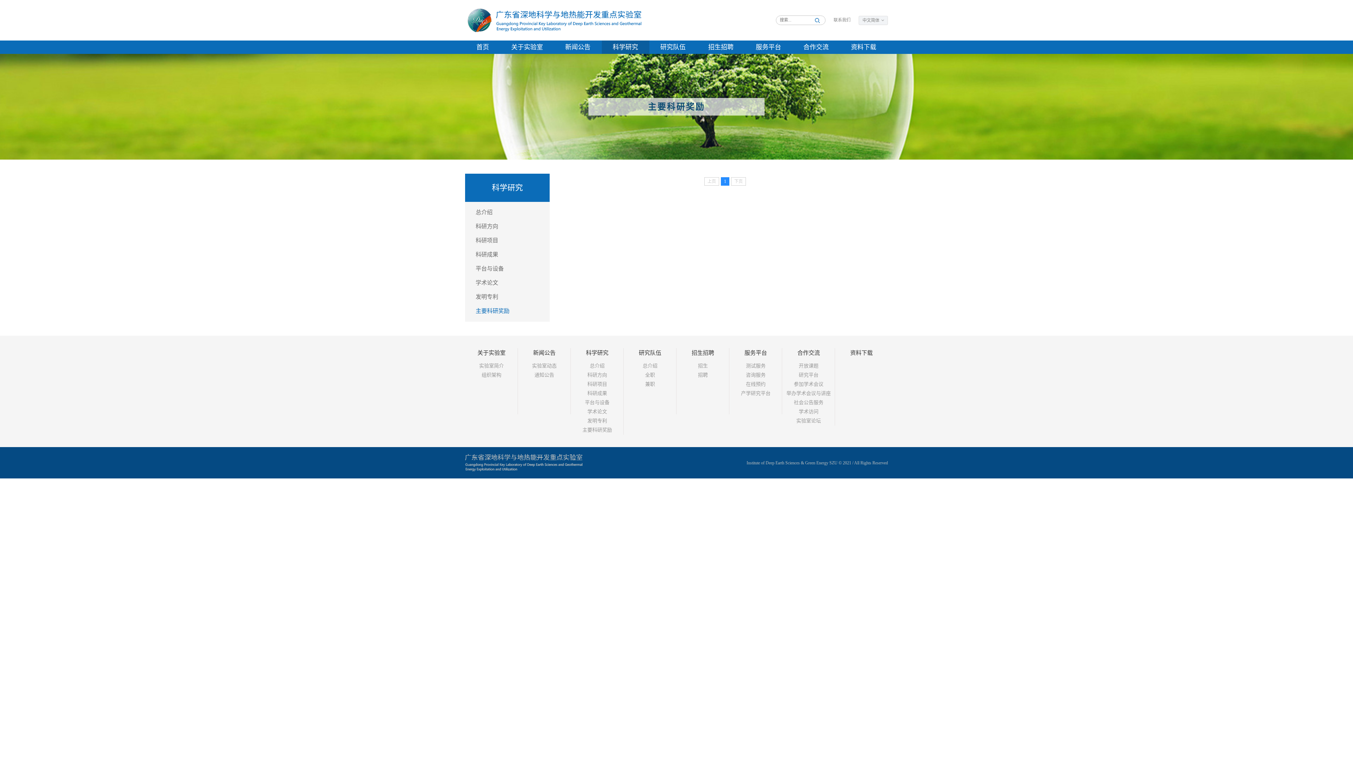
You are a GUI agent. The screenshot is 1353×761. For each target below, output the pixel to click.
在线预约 (756, 384)
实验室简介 (491, 366)
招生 (703, 366)
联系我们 (842, 20)
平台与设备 (490, 269)
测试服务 (756, 366)
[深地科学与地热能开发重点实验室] (553, 19)
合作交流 (816, 47)
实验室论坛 (808, 420)
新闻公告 (578, 47)
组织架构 (491, 375)
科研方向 (487, 226)
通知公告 (544, 375)
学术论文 (487, 283)
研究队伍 (673, 47)
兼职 (650, 384)
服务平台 (768, 47)
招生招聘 (721, 47)
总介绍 (484, 212)
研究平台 (808, 375)
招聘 (703, 375)
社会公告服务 (808, 402)
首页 (482, 47)
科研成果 (487, 255)
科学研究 (625, 47)
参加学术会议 (808, 384)
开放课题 (808, 366)
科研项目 (487, 240)
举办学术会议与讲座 (808, 393)
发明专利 (487, 297)
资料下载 (863, 47)
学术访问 (808, 411)
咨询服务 (756, 375)
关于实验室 (527, 47)
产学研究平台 (756, 393)
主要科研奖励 (492, 311)
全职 (650, 375)
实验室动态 (544, 366)
